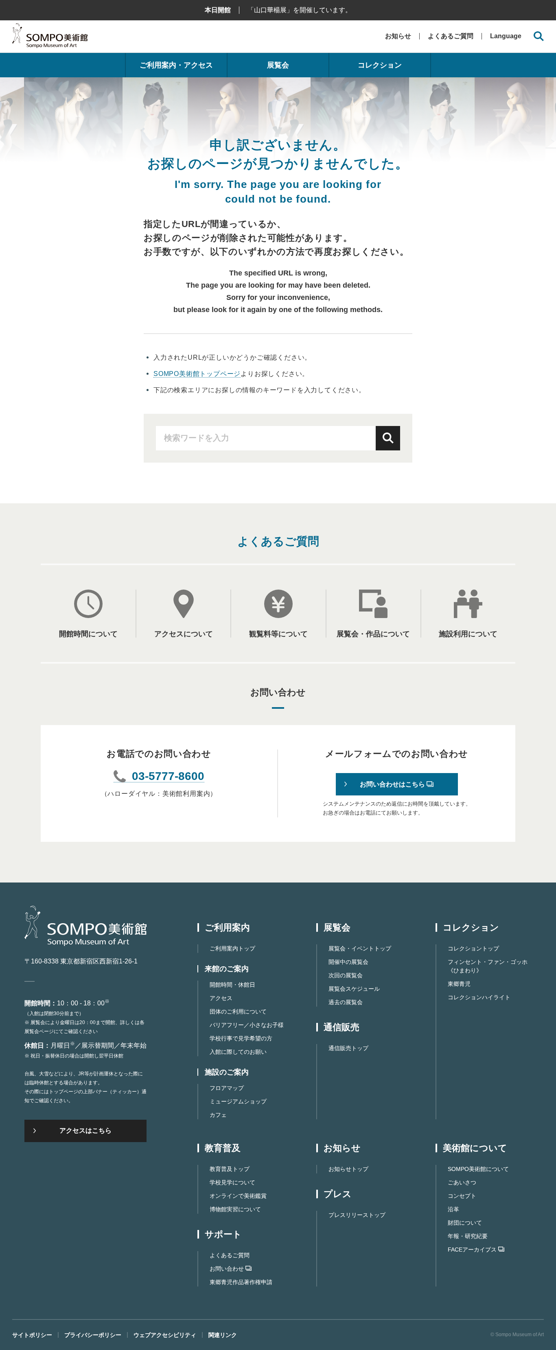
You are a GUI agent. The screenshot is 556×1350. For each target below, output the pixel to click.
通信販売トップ (348, 1048)
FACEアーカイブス (472, 1249)
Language (505, 36)
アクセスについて (183, 634)
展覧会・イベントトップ (359, 948)
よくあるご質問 (450, 36)
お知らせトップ (348, 1169)
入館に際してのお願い (238, 1052)
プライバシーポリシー (92, 1335)
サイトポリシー (32, 1335)
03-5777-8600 (168, 776)
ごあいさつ (462, 1182)
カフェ (218, 1115)
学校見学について (232, 1182)
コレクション (380, 65)
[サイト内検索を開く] (539, 36)
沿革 (453, 1209)
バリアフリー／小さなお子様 (247, 1025)
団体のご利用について (238, 1011)
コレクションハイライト (479, 997)
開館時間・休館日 (232, 984)
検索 (388, 438)
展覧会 (278, 65)
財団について (465, 1222)
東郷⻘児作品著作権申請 (241, 1282)
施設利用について (468, 634)
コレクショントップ (473, 948)
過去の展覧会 (345, 1002)
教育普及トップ (230, 1169)
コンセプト (462, 1196)
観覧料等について (278, 634)
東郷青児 (459, 984)
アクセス (221, 998)
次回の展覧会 (345, 975)
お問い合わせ (227, 1268)
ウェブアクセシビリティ (165, 1335)
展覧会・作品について (373, 634)
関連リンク (222, 1335)
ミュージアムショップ (238, 1101)
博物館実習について (235, 1209)
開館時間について (88, 634)
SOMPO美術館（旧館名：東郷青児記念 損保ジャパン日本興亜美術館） (50, 37)
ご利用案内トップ (232, 948)
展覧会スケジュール (354, 988)
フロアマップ (227, 1088)
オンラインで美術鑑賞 (238, 1196)
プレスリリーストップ (356, 1215)
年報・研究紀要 (468, 1236)
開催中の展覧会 (348, 962)
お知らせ (398, 36)
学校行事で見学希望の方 (241, 1038)
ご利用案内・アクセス (176, 65)
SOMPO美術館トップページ (197, 373)
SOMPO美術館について (478, 1169)
